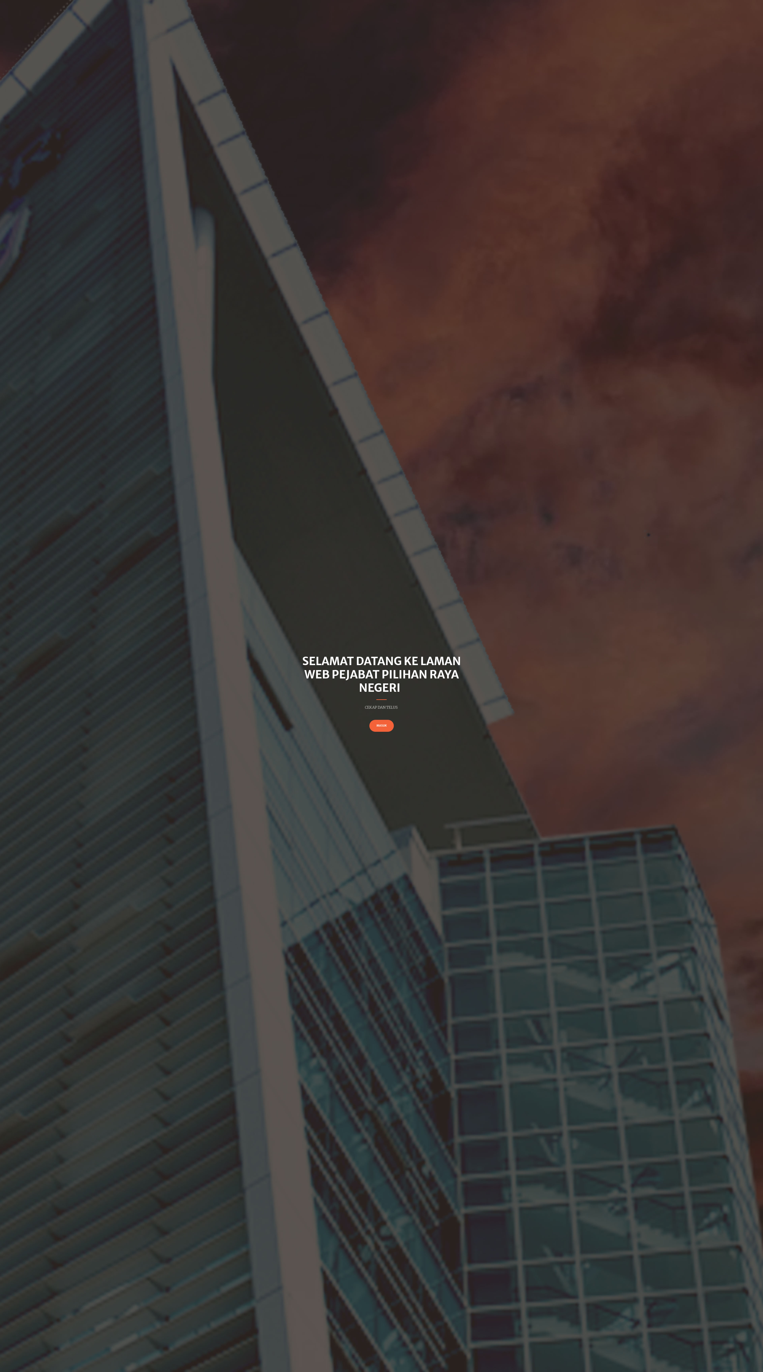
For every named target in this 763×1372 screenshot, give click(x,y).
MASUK (382, 725)
